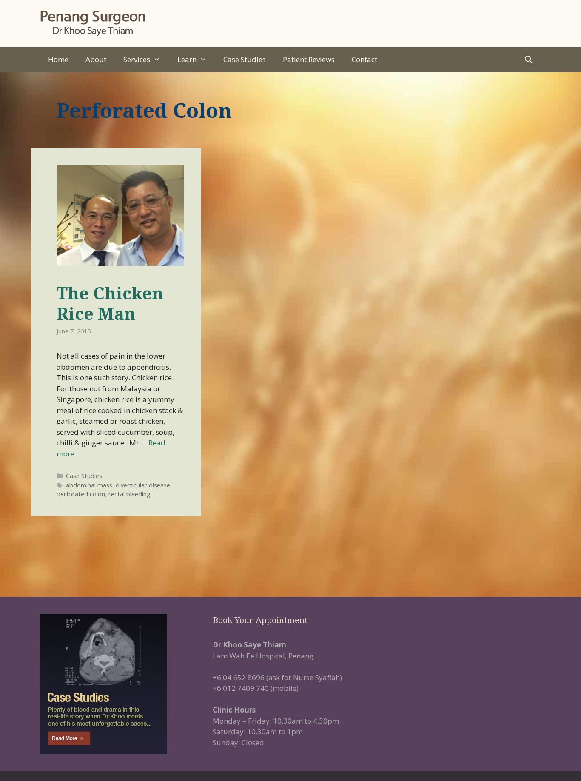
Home (58, 59)
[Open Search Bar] (528, 59)
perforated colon (81, 494)
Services (136, 59)
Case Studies (244, 59)
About (95, 59)
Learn (187, 59)
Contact (364, 59)
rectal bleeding (129, 494)
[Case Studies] (118, 684)
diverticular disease (143, 485)
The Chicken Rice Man (110, 303)
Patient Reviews (309, 59)
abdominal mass (89, 485)
